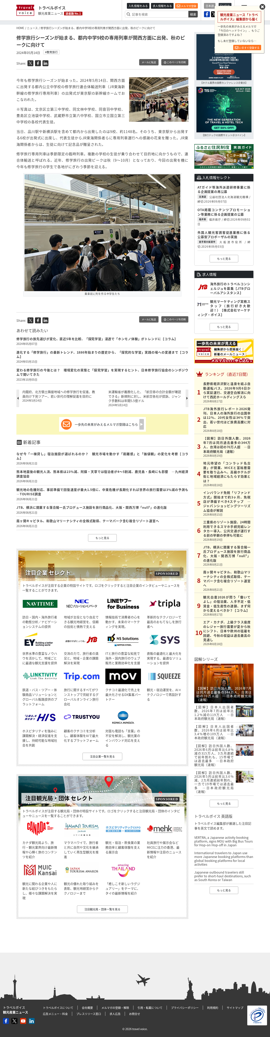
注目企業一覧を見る (102, 756)
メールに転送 (149, 62)
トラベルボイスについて (58, 1008)
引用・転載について (150, 1008)
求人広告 (115, 1014)
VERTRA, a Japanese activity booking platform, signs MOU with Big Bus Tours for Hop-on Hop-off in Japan (223, 841)
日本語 (210, 6)
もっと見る (102, 538)
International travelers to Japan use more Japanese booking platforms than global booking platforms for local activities (223, 858)
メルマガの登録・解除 (115, 1008)
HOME (20, 28)
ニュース (32, 28)
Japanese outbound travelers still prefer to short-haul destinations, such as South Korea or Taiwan (222, 876)
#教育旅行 (51, 52)
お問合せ (134, 1014)
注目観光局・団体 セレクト (59, 798)
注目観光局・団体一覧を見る (102, 909)
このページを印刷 (176, 62)
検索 (193, 14)
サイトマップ (235, 1008)
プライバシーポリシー (185, 1008)
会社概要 (87, 1008)
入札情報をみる (138, 6)
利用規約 (212, 1008)
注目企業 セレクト (48, 573)
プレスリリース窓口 (88, 1014)
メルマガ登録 (188, 6)
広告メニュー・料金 (55, 1014)
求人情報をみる (162, 6)
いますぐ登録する (249, 47)
